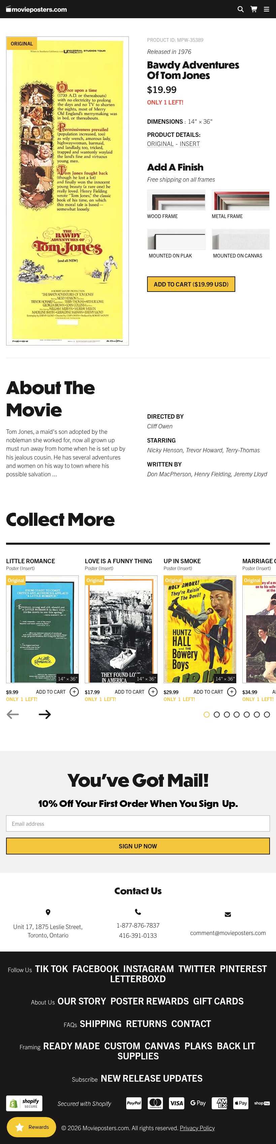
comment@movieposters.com (228, 932)
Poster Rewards (149, 1000)
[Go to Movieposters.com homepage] (36, 9)
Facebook (95, 968)
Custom (122, 1045)
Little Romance (30, 561)
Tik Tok (51, 968)
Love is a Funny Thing (118, 561)
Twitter (196, 968)
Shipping (101, 1023)
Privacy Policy (197, 1128)
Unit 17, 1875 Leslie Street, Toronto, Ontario (48, 931)
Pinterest (243, 968)
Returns (146, 1023)
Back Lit (236, 1045)
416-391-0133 (138, 935)
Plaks (198, 1045)
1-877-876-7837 (138, 925)
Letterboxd (138, 978)
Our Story (82, 1000)
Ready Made (71, 1045)
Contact (191, 1023)
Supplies (138, 1055)
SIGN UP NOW (138, 846)
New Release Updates (152, 1077)
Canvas (162, 1045)
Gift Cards (218, 1000)
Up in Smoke (182, 561)
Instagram (148, 968)
